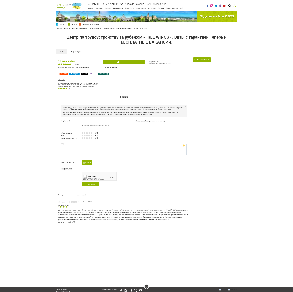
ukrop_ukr (61, 80)
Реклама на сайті (133, 4)
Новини (95, 4)
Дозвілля (99, 8)
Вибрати (88, 162)
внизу (79, 195)
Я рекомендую (124, 62)
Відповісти (61, 222)
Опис (62, 51)
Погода (161, 8)
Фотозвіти (152, 8)
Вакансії (108, 8)
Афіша (90, 8)
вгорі (84, 195)
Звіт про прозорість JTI (174, 8)
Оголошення (141, 8)
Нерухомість (118, 8)
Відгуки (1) (75, 51)
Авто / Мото (129, 8)
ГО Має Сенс (158, 4)
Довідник (112, 4)
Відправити (91, 184)
